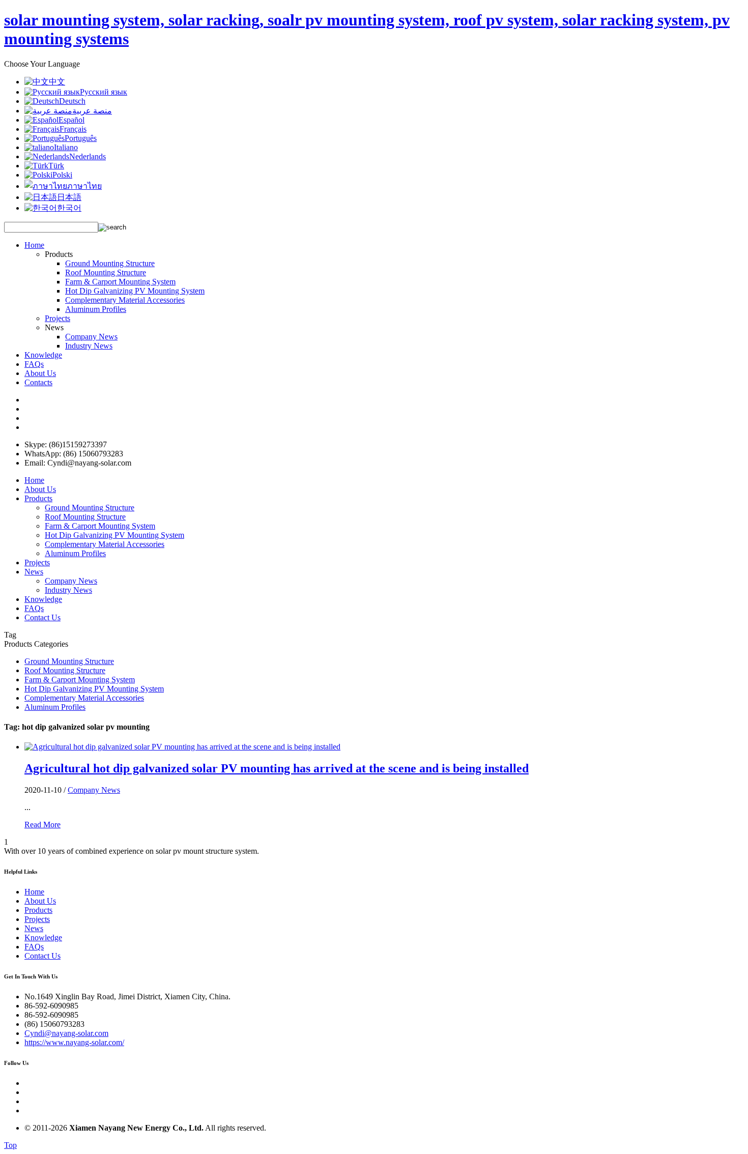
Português (81, 138)
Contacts (38, 382)
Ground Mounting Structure (110, 263)
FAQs (34, 364)
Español (71, 120)
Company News (91, 336)
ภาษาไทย (84, 186)
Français (73, 129)
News (33, 571)
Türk (56, 165)
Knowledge (43, 355)
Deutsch (72, 101)
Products (38, 498)
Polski (62, 174)
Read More (42, 824)
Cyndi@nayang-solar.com (66, 1033)
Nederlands (87, 156)
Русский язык (103, 92)
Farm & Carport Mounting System (120, 281)
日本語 (69, 197)
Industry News (88, 345)
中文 (57, 81)
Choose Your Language (42, 64)
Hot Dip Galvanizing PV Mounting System (135, 290)
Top (10, 1145)
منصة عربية (92, 110)
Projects (57, 318)
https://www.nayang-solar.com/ (74, 1042)
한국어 (69, 208)
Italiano (66, 147)
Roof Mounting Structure (105, 272)
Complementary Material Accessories (125, 300)
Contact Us (42, 617)
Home (34, 245)
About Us (40, 373)
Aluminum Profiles (95, 309)
